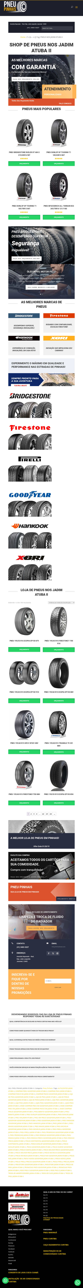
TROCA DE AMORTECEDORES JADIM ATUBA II (24, 1173)
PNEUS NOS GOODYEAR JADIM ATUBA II (54, 1156)
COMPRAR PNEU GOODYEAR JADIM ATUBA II (31, 1091)
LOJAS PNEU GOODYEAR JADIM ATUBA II (49, 1103)
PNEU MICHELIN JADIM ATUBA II (40, 1129)
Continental (12, 1240)
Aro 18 (45, 1210)
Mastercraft (12, 1260)
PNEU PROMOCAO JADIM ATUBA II (22, 1135)
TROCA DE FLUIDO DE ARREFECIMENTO (41, 912)
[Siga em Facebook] (49, 953)
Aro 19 (45, 1213)
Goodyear (11, 1249)
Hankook (11, 1252)
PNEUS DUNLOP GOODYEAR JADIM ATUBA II (46, 1144)
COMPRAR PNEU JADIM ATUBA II (59, 1091)
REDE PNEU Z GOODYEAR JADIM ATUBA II (35, 1170)
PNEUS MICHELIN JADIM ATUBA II (27, 1156)
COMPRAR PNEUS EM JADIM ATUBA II (21, 1094)
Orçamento (24, 164)
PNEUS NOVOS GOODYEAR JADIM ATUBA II (39, 1159)
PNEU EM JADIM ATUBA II (24, 1118)
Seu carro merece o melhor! (41, 287)
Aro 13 (45, 1195)
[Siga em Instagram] (57, 953)
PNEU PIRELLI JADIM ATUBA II (30, 1132)
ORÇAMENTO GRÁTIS (66, 898)
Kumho (10, 1255)
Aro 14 (45, 1198)
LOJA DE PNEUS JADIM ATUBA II (40, 1100)
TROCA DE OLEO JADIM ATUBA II (53, 1173)
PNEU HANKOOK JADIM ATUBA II (40, 1123)
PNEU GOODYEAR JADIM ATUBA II (49, 1120)
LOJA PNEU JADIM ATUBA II (24, 1103)
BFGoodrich (12, 1237)
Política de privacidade (53, 1218)
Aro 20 (45, 1215)
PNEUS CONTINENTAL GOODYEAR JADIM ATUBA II (43, 1141)
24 (51, 814)
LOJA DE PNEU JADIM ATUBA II (46, 1097)
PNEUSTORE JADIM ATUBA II (55, 1164)
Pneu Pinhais (47, 1088)
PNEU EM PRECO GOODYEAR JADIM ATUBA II (50, 1118)
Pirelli (10, 1263)
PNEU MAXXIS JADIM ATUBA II (45, 1126)
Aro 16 (45, 1204)
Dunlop (10, 1243)
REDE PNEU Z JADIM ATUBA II (60, 1170)
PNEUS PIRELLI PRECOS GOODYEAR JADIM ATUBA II (33, 1162)
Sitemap (46, 1220)
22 (43, 814)
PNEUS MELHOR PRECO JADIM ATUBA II (29, 1153)
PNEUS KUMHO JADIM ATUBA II (31, 1150)
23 (47, 814)
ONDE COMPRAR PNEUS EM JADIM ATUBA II (43, 1109)
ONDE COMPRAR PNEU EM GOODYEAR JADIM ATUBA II (39, 1106)
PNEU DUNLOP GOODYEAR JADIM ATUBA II (41, 1115)
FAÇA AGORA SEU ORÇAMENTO (41, 928)
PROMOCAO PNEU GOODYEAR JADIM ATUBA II (41, 1167)
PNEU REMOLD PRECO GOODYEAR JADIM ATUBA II (45, 1138)
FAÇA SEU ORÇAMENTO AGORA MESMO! (27, 877)
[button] (5, 1280)
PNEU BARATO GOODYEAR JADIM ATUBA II (49, 1112)
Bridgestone (12, 1234)
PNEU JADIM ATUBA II (60, 1123)
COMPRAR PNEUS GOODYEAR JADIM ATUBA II (52, 1094)
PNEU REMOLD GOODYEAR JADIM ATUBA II (50, 1135)
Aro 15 (45, 1201)
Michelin (11, 1258)
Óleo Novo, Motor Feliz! (41, 271)
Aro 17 (45, 1207)
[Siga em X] (53, 953)
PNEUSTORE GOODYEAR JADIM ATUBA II (29, 1164)
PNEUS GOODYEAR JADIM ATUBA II (39, 1147)
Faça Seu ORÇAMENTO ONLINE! (26, 258)
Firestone (11, 1246)
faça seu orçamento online (26, 79)
